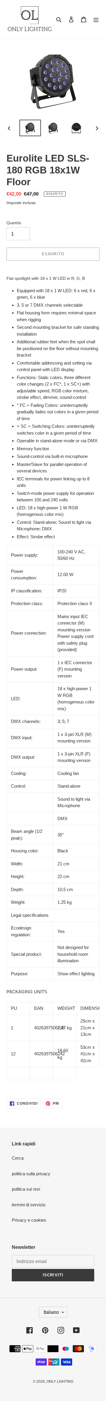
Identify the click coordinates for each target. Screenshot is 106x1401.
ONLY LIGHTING (60, 1381)
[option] (30, 128)
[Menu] (96, 19)
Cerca (18, 1158)
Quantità (13, 223)
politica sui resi (26, 1189)
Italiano (51, 1312)
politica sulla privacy (31, 1173)
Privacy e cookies (29, 1220)
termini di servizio (28, 1204)
